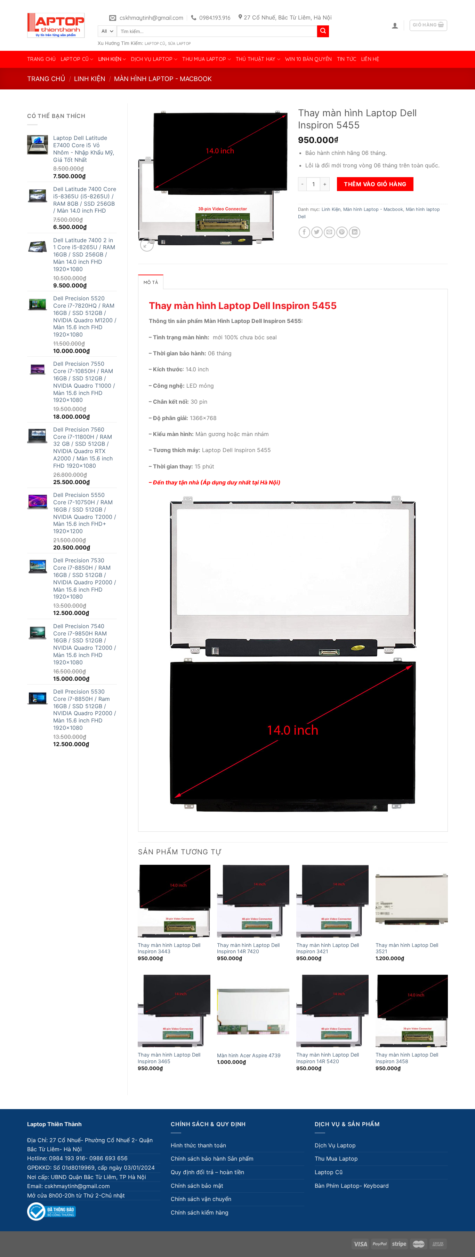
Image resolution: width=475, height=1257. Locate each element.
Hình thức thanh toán (198, 1145)
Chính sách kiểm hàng (199, 1212)
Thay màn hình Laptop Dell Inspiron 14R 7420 (248, 948)
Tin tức (346, 59)
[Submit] (323, 31)
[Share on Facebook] (304, 232)
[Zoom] (147, 245)
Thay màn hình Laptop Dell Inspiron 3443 (169, 948)
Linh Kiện (110, 59)
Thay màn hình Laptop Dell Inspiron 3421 (327, 948)
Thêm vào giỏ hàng (375, 184)
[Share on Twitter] (317, 232)
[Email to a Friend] (329, 232)
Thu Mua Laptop (204, 59)
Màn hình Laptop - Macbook (163, 78)
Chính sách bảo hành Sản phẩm (212, 1158)
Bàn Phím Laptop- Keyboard (352, 1185)
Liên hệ (370, 59)
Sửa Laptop (179, 43)
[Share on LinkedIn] (354, 232)
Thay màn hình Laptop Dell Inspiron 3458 (407, 1058)
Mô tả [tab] (151, 282)
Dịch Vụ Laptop (152, 59)
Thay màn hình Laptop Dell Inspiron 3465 (169, 1058)
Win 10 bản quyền (308, 59)
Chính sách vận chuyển (201, 1198)
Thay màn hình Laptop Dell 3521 (407, 948)
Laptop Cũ (155, 43)
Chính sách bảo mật (197, 1185)
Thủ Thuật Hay (256, 59)
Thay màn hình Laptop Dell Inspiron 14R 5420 (327, 1058)
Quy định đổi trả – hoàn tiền (207, 1172)
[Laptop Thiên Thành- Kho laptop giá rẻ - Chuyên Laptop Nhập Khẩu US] (56, 25)
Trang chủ (41, 59)
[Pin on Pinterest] (342, 232)
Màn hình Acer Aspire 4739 (249, 1055)
